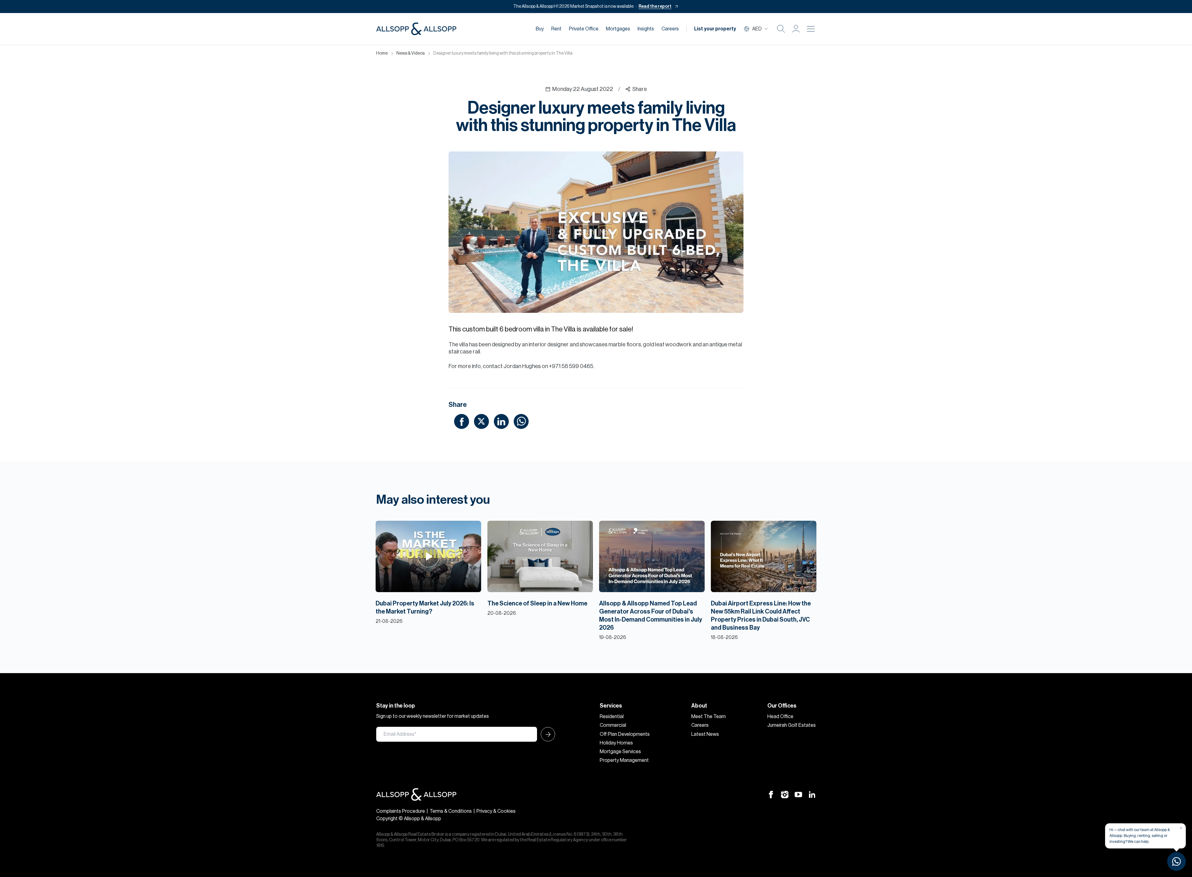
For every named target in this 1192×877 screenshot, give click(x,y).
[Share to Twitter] (481, 421)
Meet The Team (708, 716)
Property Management (624, 760)
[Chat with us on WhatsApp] (1176, 861)
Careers (670, 28)
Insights (646, 28)
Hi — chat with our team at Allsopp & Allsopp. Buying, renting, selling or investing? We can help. (1139, 835)
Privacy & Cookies (496, 811)
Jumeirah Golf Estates (791, 725)
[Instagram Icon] (784, 794)
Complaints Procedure (400, 811)
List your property (715, 28)
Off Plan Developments (625, 734)
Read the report (655, 6)
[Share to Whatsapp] (521, 421)
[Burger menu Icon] (811, 29)
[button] (795, 28)
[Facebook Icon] (771, 794)
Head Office (780, 716)
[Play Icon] (428, 556)
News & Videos (410, 53)
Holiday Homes (616, 742)
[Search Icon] (781, 29)
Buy (540, 28)
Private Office (583, 28)
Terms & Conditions (451, 811)
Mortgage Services (620, 751)
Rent (556, 28)
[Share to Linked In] (501, 421)
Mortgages (618, 28)
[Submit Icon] (546, 734)
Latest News (705, 734)
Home (382, 53)
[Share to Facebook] (461, 421)
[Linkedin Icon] (812, 794)
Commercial (613, 725)
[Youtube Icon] (798, 794)
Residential (612, 716)
